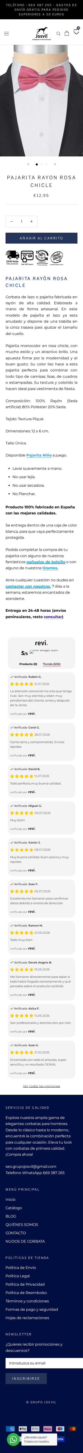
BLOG (11, 1216)
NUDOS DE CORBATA (25, 1241)
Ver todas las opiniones (41, 1086)
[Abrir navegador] (6, 33)
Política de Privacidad (25, 1284)
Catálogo (14, 1208)
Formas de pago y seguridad (32, 1309)
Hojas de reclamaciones (27, 1318)
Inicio (10, 1199)
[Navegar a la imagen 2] (42, 164)
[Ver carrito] (67, 33)
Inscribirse (26, 1378)
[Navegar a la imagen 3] (46, 164)
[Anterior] (28, 164)
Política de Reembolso (26, 1293)
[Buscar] (58, 33)
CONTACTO (16, 1233)
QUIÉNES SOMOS (22, 1224)
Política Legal (18, 1276)
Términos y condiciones (27, 1301)
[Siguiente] (55, 164)
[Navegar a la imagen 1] (37, 164)
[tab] (28, 664)
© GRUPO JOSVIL (41, 1402)
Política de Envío (21, 1267)
